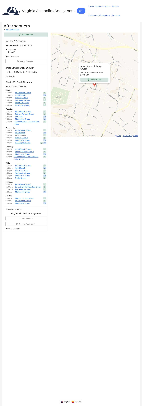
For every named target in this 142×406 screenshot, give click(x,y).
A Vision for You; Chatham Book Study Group (26, 158)
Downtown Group (22, 105)
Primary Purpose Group (24, 114)
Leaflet (119, 136)
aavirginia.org (27, 218)
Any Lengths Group (22, 100)
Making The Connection (24, 198)
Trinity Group (20, 178)
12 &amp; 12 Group (22, 143)
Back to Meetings (12, 29)
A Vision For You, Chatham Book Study (27, 122)
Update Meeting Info (27, 224)
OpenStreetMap (127, 136)
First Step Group (21, 98)
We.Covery (19, 116)
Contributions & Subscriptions (99, 15)
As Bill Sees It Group (23, 93)
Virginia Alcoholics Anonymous (48, 11)
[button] (81, 11)
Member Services (101, 6)
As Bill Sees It (20, 95)
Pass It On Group (22, 103)
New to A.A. (116, 15)
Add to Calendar (26, 61)
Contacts (115, 6)
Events (91, 6)
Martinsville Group (22, 119)
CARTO (135, 136)
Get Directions (27, 34)
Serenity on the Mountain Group (28, 187)
